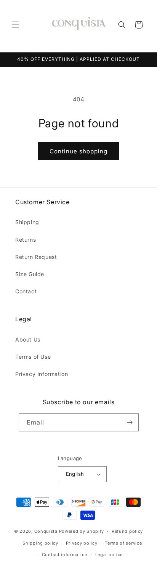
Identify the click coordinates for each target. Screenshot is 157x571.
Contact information (65, 554)
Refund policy (127, 531)
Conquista (46, 531)
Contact (26, 291)
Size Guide (29, 274)
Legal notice (109, 554)
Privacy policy (82, 543)
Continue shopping (78, 151)
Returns (25, 239)
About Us (27, 339)
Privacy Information (41, 374)
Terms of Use (33, 356)
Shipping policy (40, 543)
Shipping (27, 222)
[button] (15, 24)
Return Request (36, 257)
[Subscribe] (130, 422)
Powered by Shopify (81, 531)
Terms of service (123, 543)
